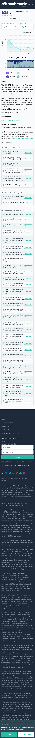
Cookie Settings (6, 430)
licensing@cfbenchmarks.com (22, 138)
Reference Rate (11, 27)
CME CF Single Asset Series (10, 120)
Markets (23, 23)
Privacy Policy (6, 426)
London (28, 27)
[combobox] (11, 26)
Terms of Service (7, 422)
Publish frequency (7, 23)
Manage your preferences (21, 465)
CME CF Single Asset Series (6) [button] (10, 148)
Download (28, 152)
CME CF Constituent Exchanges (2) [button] (11, 193)
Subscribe (17, 457)
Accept (9, 734)
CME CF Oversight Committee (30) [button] (11, 210)
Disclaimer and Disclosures (10, 433)
